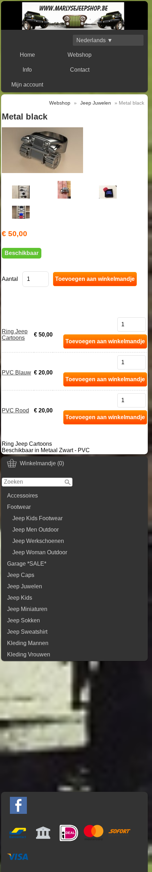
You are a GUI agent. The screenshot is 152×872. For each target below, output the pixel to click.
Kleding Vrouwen (28, 654)
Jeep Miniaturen (27, 609)
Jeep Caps (20, 575)
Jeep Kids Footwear (37, 518)
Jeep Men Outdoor (35, 530)
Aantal (10, 279)
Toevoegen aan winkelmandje (105, 341)
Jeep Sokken (23, 620)
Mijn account (27, 85)
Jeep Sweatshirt (27, 632)
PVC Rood (15, 410)
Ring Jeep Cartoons (15, 334)
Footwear (19, 507)
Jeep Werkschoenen (38, 541)
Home (27, 55)
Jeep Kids (19, 598)
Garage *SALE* (26, 564)
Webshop (80, 55)
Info (27, 70)
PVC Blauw (16, 373)
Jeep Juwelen (24, 586)
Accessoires (22, 496)
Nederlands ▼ (94, 40)
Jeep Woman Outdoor (39, 552)
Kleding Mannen (27, 643)
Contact (79, 70)
